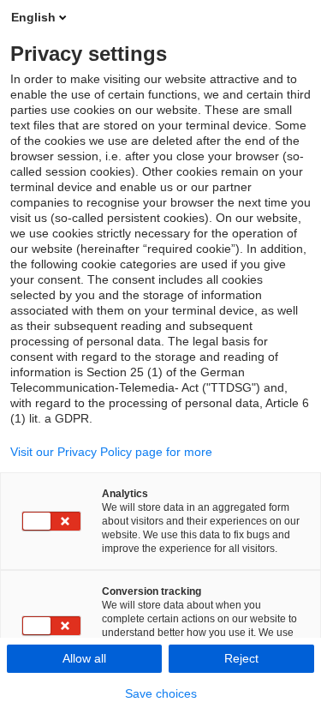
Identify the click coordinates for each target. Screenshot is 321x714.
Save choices (161, 693)
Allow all (84, 658)
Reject (241, 658)
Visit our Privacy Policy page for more (111, 452)
